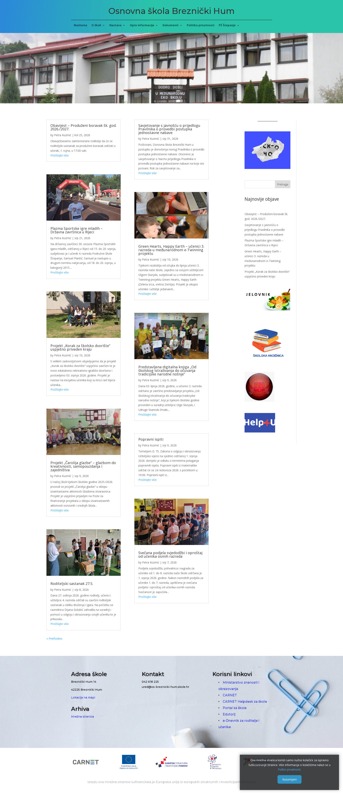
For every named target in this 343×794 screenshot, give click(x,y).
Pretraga (282, 184)
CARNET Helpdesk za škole (245, 701)
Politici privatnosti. (289, 769)
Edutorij (229, 714)
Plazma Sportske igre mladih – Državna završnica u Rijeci (76, 230)
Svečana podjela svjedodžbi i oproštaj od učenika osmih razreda (170, 554)
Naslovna (80, 25)
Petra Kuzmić (62, 135)
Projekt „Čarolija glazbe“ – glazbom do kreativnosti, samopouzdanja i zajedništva (83, 466)
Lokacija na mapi (83, 697)
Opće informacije (142, 25)
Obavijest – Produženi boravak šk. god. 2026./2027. (83, 127)
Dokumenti (170, 25)
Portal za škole (235, 708)
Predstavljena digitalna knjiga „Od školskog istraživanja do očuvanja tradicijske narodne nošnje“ (167, 370)
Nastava (115, 25)
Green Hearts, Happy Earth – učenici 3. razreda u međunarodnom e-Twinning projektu (171, 250)
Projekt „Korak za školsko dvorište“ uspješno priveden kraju (80, 347)
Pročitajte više (59, 155)
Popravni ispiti (150, 439)
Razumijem (289, 779)
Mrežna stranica (82, 716)
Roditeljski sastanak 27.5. (71, 583)
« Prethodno (54, 638)
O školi (96, 25)
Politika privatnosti (200, 25)
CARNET (230, 695)
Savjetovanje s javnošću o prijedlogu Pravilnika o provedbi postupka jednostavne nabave (169, 129)
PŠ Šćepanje (227, 25)
